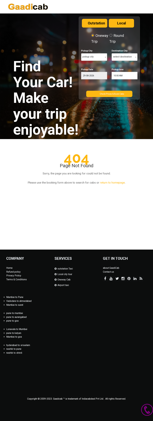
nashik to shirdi (14, 352)
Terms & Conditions (16, 279)
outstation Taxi (65, 268)
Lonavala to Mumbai (16, 329)
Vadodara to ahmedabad (19, 301)
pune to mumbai (14, 313)
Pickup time (117, 69)
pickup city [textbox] (88, 56)
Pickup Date (87, 69)
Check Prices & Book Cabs (112, 94)
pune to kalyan (13, 333)
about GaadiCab (111, 267)
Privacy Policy (13, 275)
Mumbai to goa (14, 336)
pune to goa (12, 320)
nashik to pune (13, 348)
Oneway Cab (64, 279)
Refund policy (13, 271)
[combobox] (94, 57)
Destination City (119, 51)
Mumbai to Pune (14, 297)
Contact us (108, 271)
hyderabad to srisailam (18, 345)
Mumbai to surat (14, 304)
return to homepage (112, 182)
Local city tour (65, 274)
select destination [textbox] (122, 56)
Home (9, 267)
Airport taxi (63, 285)
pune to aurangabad (16, 317)
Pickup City (86, 51)
